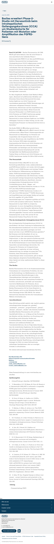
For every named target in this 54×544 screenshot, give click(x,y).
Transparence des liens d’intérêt (9, 538)
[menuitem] (5, 502)
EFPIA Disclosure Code (27, 536)
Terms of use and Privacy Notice (13, 536)
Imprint (3, 536)
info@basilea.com (9, 527)
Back (5, 11)
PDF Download (5, 41)
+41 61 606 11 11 (6, 525)
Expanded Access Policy (40, 536)
